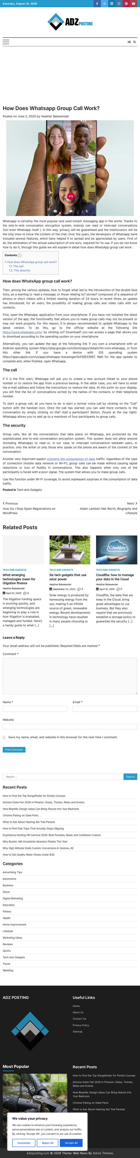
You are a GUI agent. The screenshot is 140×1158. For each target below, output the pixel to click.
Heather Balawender (55, 116)
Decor (6, 891)
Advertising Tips (12, 872)
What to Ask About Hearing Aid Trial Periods (29, 821)
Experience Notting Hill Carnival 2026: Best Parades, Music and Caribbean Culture (52, 834)
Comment (11, 654)
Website (8, 720)
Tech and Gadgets (29, 490)
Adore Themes (103, 1153)
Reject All (47, 1142)
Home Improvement (14, 924)
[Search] (134, 42)
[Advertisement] (70, 73)
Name (8, 702)
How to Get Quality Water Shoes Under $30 (29, 854)
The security (19, 270)
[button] (19, 255)
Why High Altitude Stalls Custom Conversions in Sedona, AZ (38, 848)
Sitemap (77, 1031)
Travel (6, 963)
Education (9, 904)
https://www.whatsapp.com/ (22, 332)
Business (8, 885)
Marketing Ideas (12, 937)
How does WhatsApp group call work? (31, 262)
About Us (78, 1012)
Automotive (9, 878)
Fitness (7, 911)
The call (16, 266)
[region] (47, 1132)
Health (6, 917)
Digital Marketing (13, 898)
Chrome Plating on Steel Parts (20, 815)
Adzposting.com (38, 1153)
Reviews (8, 944)
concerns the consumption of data (71, 459)
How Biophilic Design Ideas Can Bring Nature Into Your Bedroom (41, 808)
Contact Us (79, 1018)
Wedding (8, 970)
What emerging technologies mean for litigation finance (19, 579)
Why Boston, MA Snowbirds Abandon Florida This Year (35, 841)
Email (78, 702)
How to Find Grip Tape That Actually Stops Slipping (33, 828)
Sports (7, 950)
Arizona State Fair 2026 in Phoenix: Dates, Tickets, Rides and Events (43, 802)
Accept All (71, 1142)
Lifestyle (8, 931)
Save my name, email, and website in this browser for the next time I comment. (63, 737)
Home (76, 1006)
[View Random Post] (129, 42)
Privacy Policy (81, 1025)
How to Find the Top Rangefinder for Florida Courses (34, 795)
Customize (24, 1142)
